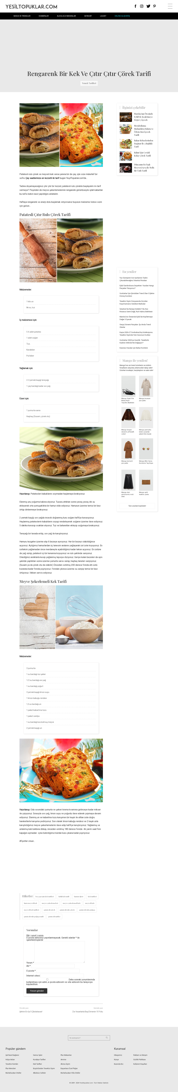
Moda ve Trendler (22, 16)
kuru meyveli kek (30, 903)
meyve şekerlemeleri (50, 903)
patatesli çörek (49, 910)
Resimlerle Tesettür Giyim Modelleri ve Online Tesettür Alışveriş (31, 6)
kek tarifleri (92, 896)
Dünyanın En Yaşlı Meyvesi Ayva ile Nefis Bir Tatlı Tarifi (144, 167)
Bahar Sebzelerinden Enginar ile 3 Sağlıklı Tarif (143, 143)
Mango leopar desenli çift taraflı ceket (127, 432)
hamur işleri (78, 896)
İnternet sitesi (33, 975)
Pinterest (155, 6)
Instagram (142, 6)
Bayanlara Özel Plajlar (69, 1068)
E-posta (31, 970)
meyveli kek (89, 903)
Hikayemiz (118, 1055)
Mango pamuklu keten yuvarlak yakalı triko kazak (145, 432)
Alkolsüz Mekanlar (66, 16)
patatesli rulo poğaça (87, 910)
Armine (63, 1060)
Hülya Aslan (10, 1060)
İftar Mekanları (66, 1055)
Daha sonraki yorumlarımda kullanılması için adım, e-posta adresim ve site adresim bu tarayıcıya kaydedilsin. (60, 982)
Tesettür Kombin (12, 1064)
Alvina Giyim (65, 1064)
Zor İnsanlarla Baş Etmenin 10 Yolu (87, 1012)
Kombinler (44, 16)
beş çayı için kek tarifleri (45, 896)
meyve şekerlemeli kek (71, 903)
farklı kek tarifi (64, 896)
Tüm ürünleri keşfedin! (137, 506)
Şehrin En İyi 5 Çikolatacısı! (30, 1012)
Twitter (148, 6)
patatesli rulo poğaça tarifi (34, 916)
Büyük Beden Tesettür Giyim (44, 1068)
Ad (28, 966)
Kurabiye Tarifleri (39, 1060)
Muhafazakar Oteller (13, 1073)
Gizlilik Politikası (139, 1060)
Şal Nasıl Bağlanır (12, 1055)
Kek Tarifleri (37, 1064)
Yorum (30, 962)
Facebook (136, 6)
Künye (116, 1060)
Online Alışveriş (122, 16)
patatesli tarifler (54, 916)
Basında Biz (118, 1064)
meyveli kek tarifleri (31, 910)
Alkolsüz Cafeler (39, 1073)
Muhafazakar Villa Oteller (70, 1073)
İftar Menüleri (11, 1068)
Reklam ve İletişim (140, 1055)
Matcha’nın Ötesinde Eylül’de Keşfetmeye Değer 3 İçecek (143, 117)
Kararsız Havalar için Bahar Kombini (134, 348)
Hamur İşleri (37, 1055)
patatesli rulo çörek (67, 910)
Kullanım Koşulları (140, 1064)
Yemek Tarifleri (89, 83)
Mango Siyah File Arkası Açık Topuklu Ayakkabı (127, 401)
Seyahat (88, 16)
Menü (170, 6)
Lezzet (103, 16)
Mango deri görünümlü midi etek (127, 494)
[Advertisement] (89, 44)
